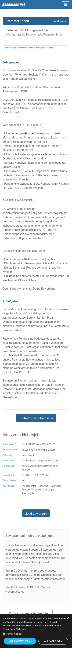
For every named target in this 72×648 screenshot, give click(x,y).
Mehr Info (21, 628)
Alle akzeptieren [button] (19, 641)
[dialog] (36, 631)
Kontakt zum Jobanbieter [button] (36, 418)
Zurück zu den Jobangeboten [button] (29, 613)
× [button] (68, 618)
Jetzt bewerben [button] (36, 513)
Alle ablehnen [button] (53, 641)
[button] (36, 633)
